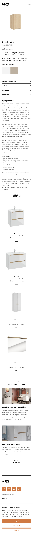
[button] (16, 81)
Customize (16, 525)
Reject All (16, 530)
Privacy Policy (15, 494)
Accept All (16, 521)
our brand (4, 500)
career (3, 503)
